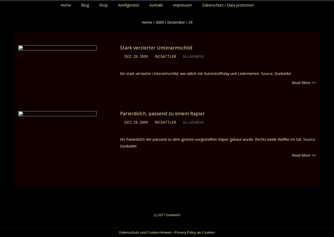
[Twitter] (323, 4)
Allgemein (193, 56)
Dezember (176, 22)
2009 (160, 22)
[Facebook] (318, 4)
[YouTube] (328, 4)
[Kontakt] (333, 4)
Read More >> (304, 82)
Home (147, 22)
